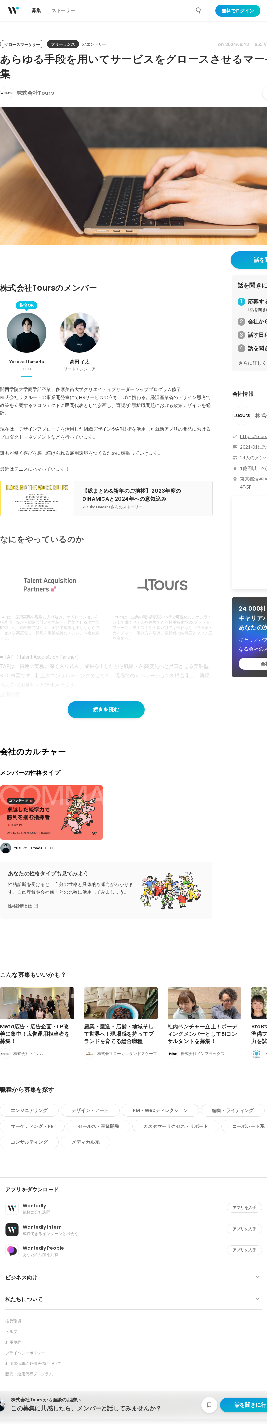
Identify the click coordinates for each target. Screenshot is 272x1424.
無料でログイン (238, 10)
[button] (136, 1190)
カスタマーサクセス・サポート (175, 1126)
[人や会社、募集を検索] (198, 10)
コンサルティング (29, 1142)
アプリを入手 (244, 1207)
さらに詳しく (253, 363)
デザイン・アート (90, 1110)
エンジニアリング (29, 1110)
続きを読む (106, 709)
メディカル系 (86, 1142)
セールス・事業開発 (98, 1126)
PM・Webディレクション (160, 1110)
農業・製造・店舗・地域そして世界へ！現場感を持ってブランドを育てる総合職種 (119, 1034)
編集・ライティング (233, 1110)
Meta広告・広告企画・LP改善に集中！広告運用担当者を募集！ (35, 1034)
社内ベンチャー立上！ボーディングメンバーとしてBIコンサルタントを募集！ (203, 1034)
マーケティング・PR (32, 1126)
